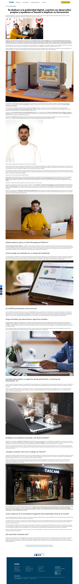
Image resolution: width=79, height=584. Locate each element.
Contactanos (50, 545)
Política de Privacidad (33, 578)
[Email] (40, 555)
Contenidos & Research (35, 2)
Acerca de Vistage (29, 545)
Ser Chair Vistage (28, 570)
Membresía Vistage (17, 566)
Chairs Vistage (25, 2)
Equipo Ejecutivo (43, 545)
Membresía (18, 2)
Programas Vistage (17, 569)
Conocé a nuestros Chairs (29, 569)
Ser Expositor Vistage (41, 570)
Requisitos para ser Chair (29, 568)
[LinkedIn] (38, 555)
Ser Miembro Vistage (65, 2)
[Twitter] (36, 555)
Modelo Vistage (16, 568)
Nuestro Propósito (36, 545)
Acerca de (44, 2)
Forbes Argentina (12, 6)
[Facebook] (34, 555)
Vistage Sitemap (25, 578)
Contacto (39, 569)
